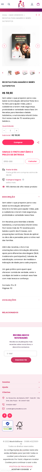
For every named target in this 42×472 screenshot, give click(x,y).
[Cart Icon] (38, 4)
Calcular (32, 161)
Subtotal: (6, 135)
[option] (21, 46)
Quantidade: (8, 126)
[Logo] (21, 4)
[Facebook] (4, 415)
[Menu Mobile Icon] (2, 4)
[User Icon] (32, 4)
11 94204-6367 (11, 405)
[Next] (38, 46)
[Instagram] (10, 415)
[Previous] (4, 46)
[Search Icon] (11, 4)
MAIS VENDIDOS (16, 15)
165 (7, 186)
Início (4, 15)
